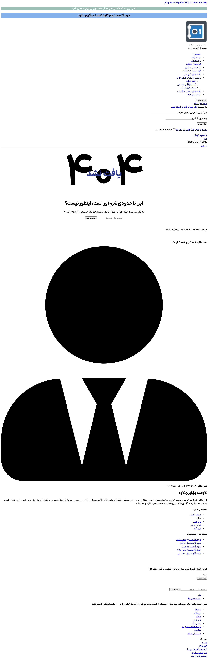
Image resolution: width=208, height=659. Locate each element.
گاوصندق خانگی (193, 64)
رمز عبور (199, 118)
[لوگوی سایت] (196, 41)
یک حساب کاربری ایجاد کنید (184, 107)
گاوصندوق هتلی (194, 94)
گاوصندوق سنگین (193, 67)
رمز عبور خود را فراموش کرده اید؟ (191, 129)
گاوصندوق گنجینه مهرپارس (188, 77)
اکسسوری (197, 54)
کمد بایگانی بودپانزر (186, 84)
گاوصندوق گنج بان (192, 74)
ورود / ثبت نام (194, 633)
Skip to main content (196, 3)
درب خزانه (191, 81)
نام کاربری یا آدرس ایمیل (192, 112)
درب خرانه (196, 57)
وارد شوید (202, 124)
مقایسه (197, 630)
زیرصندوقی (196, 60)
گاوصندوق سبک (188, 88)
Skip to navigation (175, 3)
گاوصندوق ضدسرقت (191, 71)
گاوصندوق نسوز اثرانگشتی (189, 91)
